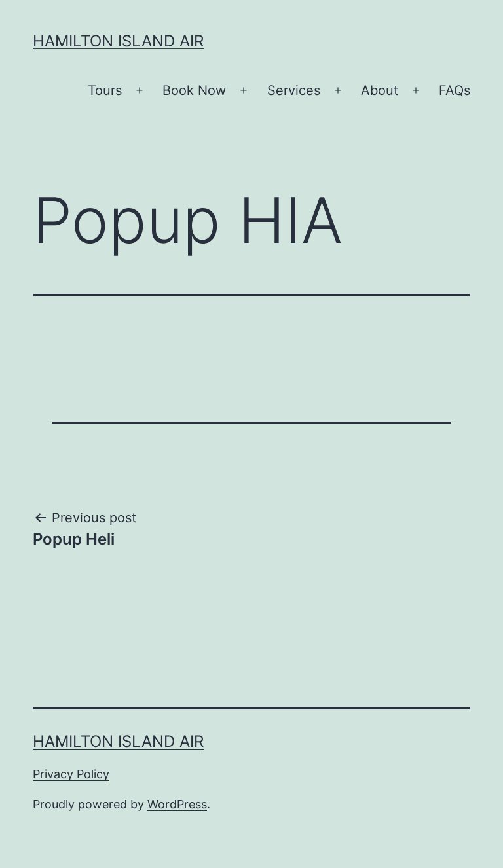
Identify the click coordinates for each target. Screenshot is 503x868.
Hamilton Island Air (118, 40)
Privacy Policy (71, 774)
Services (293, 90)
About (379, 90)
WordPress (177, 804)
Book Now (194, 90)
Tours (105, 90)
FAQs (454, 90)
